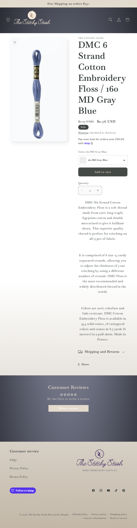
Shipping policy (118, 514)
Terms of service (118, 518)
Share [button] (85, 364)
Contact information (95, 518)
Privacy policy (99, 514)
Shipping (83, 132)
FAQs (13, 460)
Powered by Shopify (58, 514)
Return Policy (19, 477)
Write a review (68, 408)
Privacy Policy (19, 468)
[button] (8, 19)
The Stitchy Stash (37, 514)
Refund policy (80, 514)
